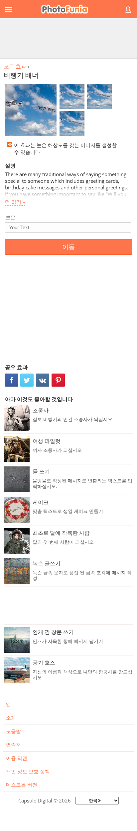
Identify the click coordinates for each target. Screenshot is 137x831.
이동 (68, 246)
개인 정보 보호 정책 (28, 771)
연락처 (13, 744)
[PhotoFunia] (67, 9)
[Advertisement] (68, 38)
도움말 (13, 731)
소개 (11, 717)
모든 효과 (15, 66)
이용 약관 (16, 758)
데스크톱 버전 (21, 784)
